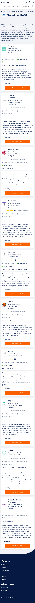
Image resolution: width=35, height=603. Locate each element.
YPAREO (21, 11)
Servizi (5, 11)
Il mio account (4, 587)
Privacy (3, 564)
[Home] (1, 11)
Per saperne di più (17, 88)
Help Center (4, 590)
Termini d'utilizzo (5, 570)
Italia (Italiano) (11, 598)
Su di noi (3, 576)
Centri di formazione (13, 11)
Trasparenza (4, 567)
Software (3, 579)
